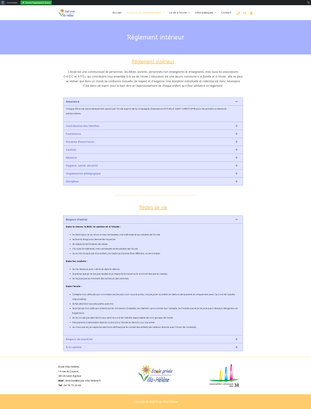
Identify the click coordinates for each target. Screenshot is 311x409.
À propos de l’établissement (143, 12)
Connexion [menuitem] (12, 2)
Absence (71, 157)
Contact (226, 12)
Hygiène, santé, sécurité (82, 165)
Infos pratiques (204, 12)
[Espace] (251, 13)
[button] (153, 101)
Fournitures (73, 134)
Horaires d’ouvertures (80, 142)
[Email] (244, 13)
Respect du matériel (79, 339)
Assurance (72, 101)
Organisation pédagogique (83, 173)
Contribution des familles (82, 126)
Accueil (116, 12)
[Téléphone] (238, 13)
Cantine (71, 149)
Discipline (72, 181)
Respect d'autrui (76, 219)
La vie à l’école (178, 12)
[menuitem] (3, 2)
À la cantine (73, 347)
